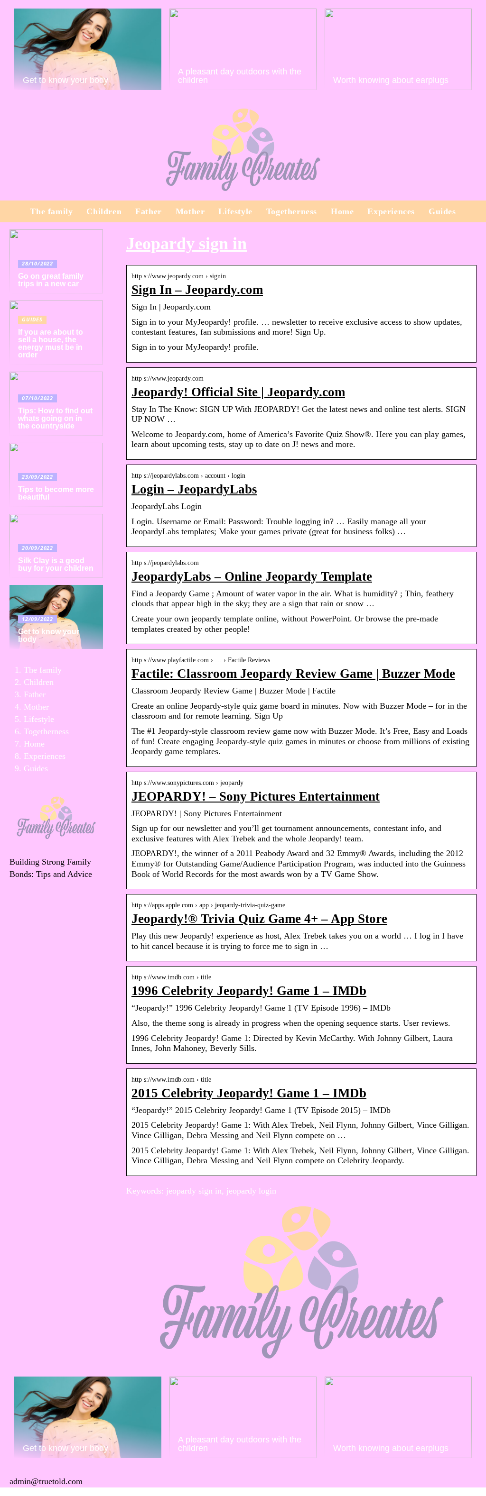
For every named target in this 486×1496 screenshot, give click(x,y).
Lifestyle (235, 211)
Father (148, 211)
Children (104, 211)
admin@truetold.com (46, 1481)
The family (51, 211)
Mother (190, 211)
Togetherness (291, 211)
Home (342, 211)
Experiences (391, 211)
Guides (442, 211)
